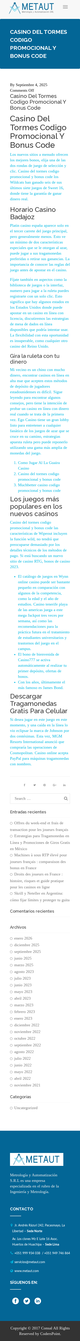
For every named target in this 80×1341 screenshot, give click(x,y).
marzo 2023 (23, 1005)
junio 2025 (23, 958)
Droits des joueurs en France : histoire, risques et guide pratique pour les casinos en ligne (37, 880)
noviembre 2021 (27, 1085)
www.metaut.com (26, 1271)
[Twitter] (34, 785)
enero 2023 (23, 1018)
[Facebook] (24, 785)
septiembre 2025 (27, 951)
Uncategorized (26, 1108)
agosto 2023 (24, 971)
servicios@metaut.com (29, 1262)
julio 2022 (22, 1058)
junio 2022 (23, 1065)
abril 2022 (22, 1078)
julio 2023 (22, 978)
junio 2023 (23, 985)
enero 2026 (23, 938)
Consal (46, 1328)
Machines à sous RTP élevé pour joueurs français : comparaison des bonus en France (38, 861)
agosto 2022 (24, 1051)
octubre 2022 (24, 1038)
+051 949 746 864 (57, 1253)
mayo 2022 (23, 1072)
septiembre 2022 (27, 1045)
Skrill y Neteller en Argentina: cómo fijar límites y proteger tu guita (40, 896)
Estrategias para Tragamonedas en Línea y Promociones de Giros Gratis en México (40, 842)
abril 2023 (22, 998)
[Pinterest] (44, 785)
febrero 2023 (24, 1011)
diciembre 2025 (26, 945)
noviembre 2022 (27, 1031)
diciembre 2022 (26, 1025)
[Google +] (54, 785)
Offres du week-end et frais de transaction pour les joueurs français (39, 826)
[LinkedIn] (64, 785)
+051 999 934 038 (27, 1253)
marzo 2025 (23, 965)
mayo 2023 (23, 991)
